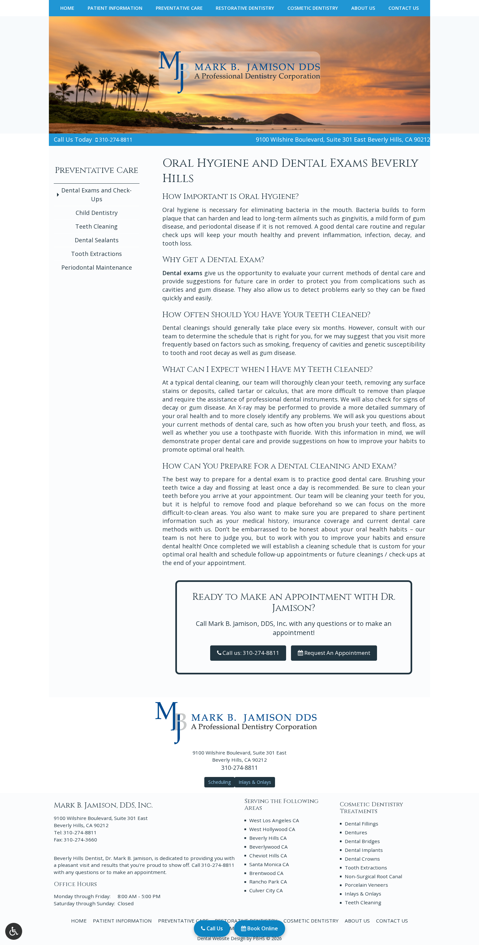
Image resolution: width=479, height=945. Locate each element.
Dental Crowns (362, 858)
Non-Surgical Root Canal (373, 876)
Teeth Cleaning (96, 226)
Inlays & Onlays (363, 893)
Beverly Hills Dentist (78, 858)
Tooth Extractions (96, 254)
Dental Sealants (97, 240)
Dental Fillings (361, 823)
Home (67, 8)
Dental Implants (364, 850)
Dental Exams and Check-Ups (96, 194)
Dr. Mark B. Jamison (128, 858)
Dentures (356, 832)
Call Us (214, 928)
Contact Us (403, 8)
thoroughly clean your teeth (321, 382)
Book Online (262, 928)
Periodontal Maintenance (96, 267)
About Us (363, 8)
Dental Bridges (362, 841)
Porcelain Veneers (366, 885)
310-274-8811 (115, 139)
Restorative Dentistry (245, 8)
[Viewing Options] (13, 931)
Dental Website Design (221, 938)
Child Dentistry (97, 213)
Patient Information (115, 8)
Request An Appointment (336, 652)
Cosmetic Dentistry (312, 8)
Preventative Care (179, 8)
